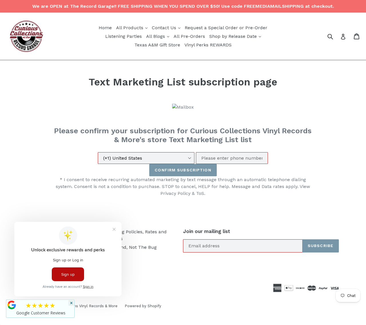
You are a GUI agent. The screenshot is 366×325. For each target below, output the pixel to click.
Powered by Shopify (143, 306)
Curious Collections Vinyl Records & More (80, 306)
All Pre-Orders (189, 36)
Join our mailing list (206, 231)
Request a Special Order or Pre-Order (226, 27)
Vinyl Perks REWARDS (208, 45)
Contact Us (167, 27)
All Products (132, 27)
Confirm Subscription (183, 170)
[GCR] (12, 305)
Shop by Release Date (235, 36)
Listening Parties (123, 36)
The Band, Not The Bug (131, 247)
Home (105, 27)
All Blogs (158, 36)
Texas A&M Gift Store (157, 45)
